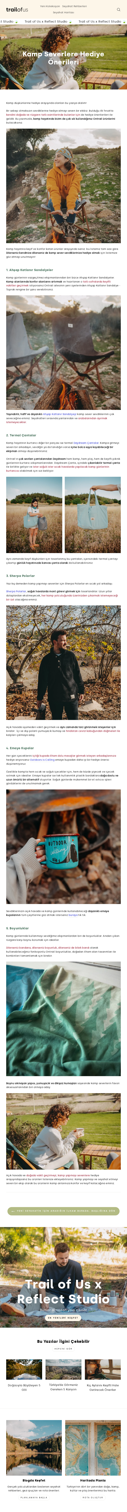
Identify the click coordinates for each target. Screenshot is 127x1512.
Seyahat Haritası (63, 12)
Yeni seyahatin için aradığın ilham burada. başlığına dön (65, 1211)
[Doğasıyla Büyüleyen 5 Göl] (24, 1369)
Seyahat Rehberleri (74, 6)
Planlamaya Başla (34, 1498)
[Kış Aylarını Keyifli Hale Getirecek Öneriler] (103, 1369)
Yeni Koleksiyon (50, 6)
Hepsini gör (63, 1349)
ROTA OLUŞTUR (93, 1498)
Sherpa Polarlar (16, 591)
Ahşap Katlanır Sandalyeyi (60, 414)
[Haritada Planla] (93, 1448)
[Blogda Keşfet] (34, 1448)
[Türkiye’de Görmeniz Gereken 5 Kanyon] (63, 1369)
